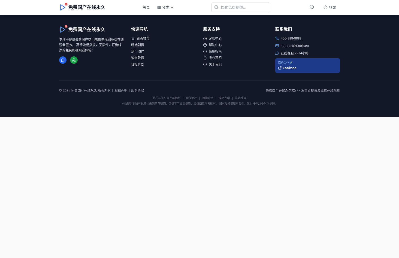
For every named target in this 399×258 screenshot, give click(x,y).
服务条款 (137, 90)
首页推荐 (143, 38)
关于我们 (215, 64)
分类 (165, 7)
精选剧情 (137, 44)
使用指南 (215, 51)
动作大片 (191, 98)
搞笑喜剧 (224, 98)
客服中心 (215, 38)
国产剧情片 (174, 98)
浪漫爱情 (137, 57)
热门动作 (137, 51)
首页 (146, 7)
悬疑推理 (240, 98)
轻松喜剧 (137, 64)
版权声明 (215, 57)
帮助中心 (215, 44)
